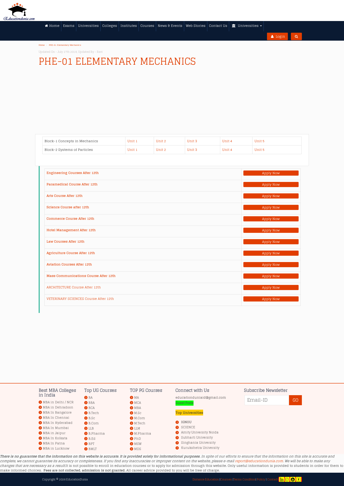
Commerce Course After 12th (70, 218)
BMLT (92, 449)
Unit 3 (192, 141)
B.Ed (91, 438)
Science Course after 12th (68, 207)
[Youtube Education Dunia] (293, 479)
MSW (138, 444)
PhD (137, 438)
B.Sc (91, 418)
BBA (91, 402)
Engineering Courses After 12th (73, 173)
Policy (260, 479)
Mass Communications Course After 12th (81, 276)
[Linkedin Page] (282, 479)
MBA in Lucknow (56, 448)
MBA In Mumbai (56, 428)
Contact (272, 479)
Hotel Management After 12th (71, 230)
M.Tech (139, 423)
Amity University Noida (200, 432)
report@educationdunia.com (259, 461)
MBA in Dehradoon (58, 407)
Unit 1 (132, 141)
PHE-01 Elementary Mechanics (65, 45)
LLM (137, 428)
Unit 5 (259, 141)
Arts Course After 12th (65, 196)
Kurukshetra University (200, 448)
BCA (91, 408)
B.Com (93, 423)
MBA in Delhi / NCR (58, 402)
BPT (91, 444)
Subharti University (197, 437)
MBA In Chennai (56, 417)
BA (90, 397)
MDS (137, 449)
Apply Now (271, 173)
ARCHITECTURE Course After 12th (74, 287)
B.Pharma (96, 433)
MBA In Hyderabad (58, 423)
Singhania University (198, 442)
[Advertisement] (172, 101)
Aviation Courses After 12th (69, 264)
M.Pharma (142, 433)
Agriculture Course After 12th (71, 253)
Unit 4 (227, 141)
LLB (91, 428)
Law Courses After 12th (65, 241)
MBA (137, 408)
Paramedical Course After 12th (72, 184)
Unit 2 (161, 141)
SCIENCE (188, 427)
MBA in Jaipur (54, 433)
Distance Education (206, 479)
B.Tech (93, 413)
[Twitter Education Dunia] (287, 479)
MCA (137, 402)
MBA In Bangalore (57, 412)
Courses (226, 479)
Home (42, 45)
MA (136, 397)
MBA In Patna (54, 443)
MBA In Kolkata (55, 438)
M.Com (139, 418)
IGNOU (186, 422)
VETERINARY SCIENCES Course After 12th (80, 299)
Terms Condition (244, 479)
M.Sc (137, 413)
